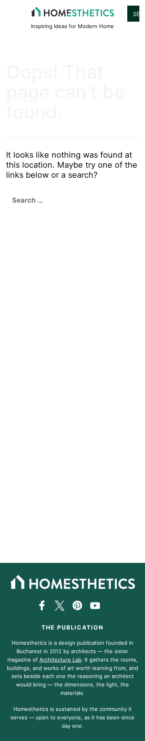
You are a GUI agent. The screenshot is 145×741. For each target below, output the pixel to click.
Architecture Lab (60, 659)
